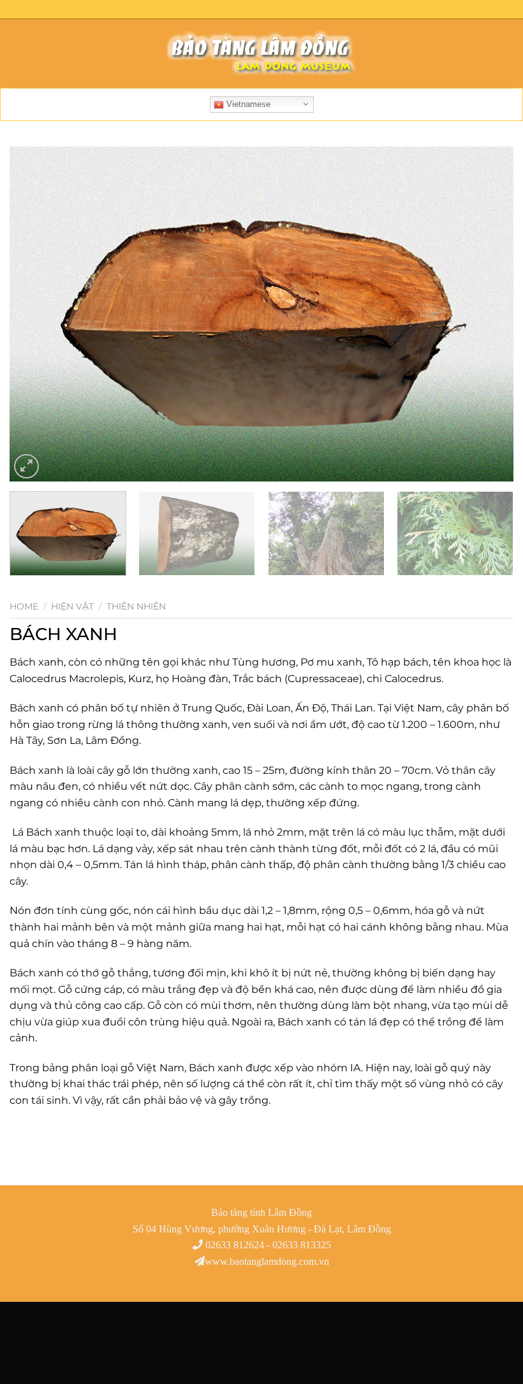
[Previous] (35, 314)
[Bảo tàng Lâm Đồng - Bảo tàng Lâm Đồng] (261, 53)
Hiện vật (72, 606)
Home (24, 606)
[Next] (487, 314)
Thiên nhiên (136, 606)
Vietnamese (247, 104)
